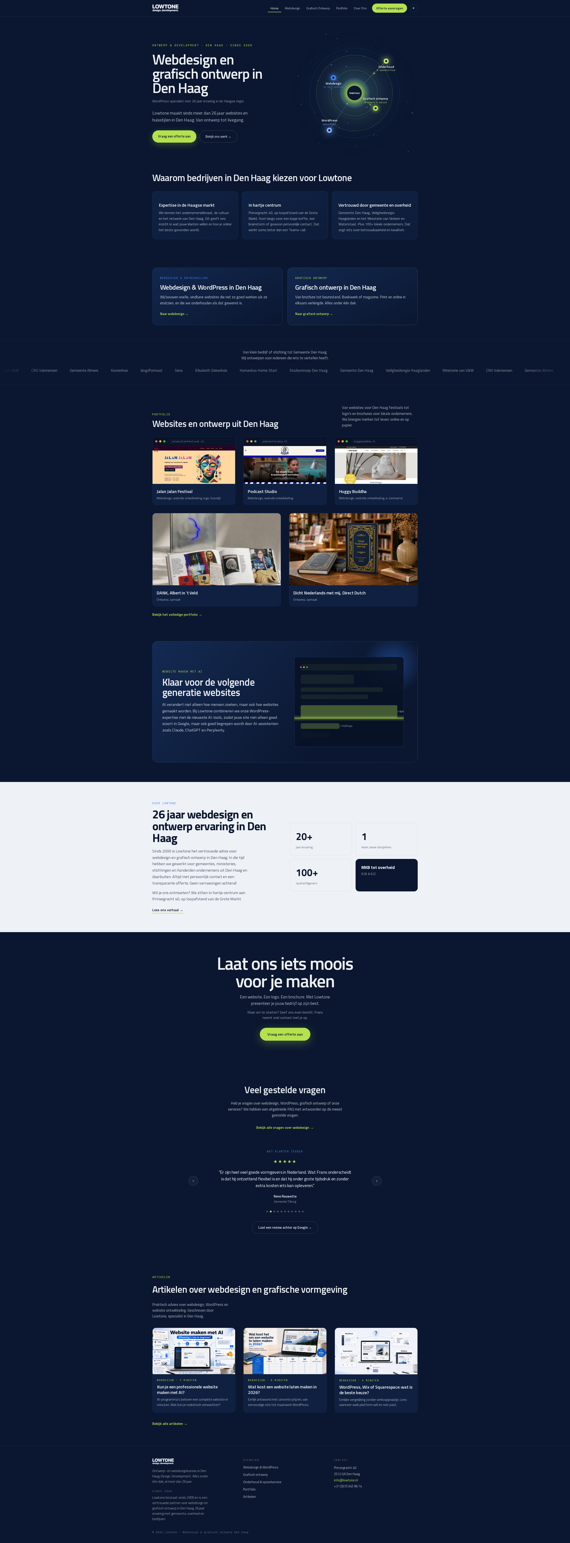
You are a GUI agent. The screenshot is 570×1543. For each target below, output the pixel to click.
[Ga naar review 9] (296, 1211)
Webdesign (292, 8)
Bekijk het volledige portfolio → (177, 614)
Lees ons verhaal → (167, 910)
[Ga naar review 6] (285, 1211)
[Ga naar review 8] (292, 1211)
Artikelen (249, 1496)
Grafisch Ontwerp (318, 8)
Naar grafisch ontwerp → (314, 313)
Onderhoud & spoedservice (262, 1481)
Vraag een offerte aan (174, 136)
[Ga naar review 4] (278, 1211)
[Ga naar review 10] (299, 1211)
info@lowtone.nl (346, 1480)
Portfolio (342, 8)
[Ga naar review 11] (303, 1211)
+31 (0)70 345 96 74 (348, 1486)
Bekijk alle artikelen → (169, 1423)
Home (275, 8)
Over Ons (360, 8)
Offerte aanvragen (389, 8)
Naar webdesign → (174, 313)
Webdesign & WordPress (260, 1467)
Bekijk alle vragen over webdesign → (285, 1127)
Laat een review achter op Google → (285, 1227)
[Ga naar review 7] (288, 1211)
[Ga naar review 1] (267, 1211)
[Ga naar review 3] (274, 1211)
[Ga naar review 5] (281, 1211)
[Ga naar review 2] (271, 1211)
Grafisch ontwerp (255, 1474)
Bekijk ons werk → (218, 136)
